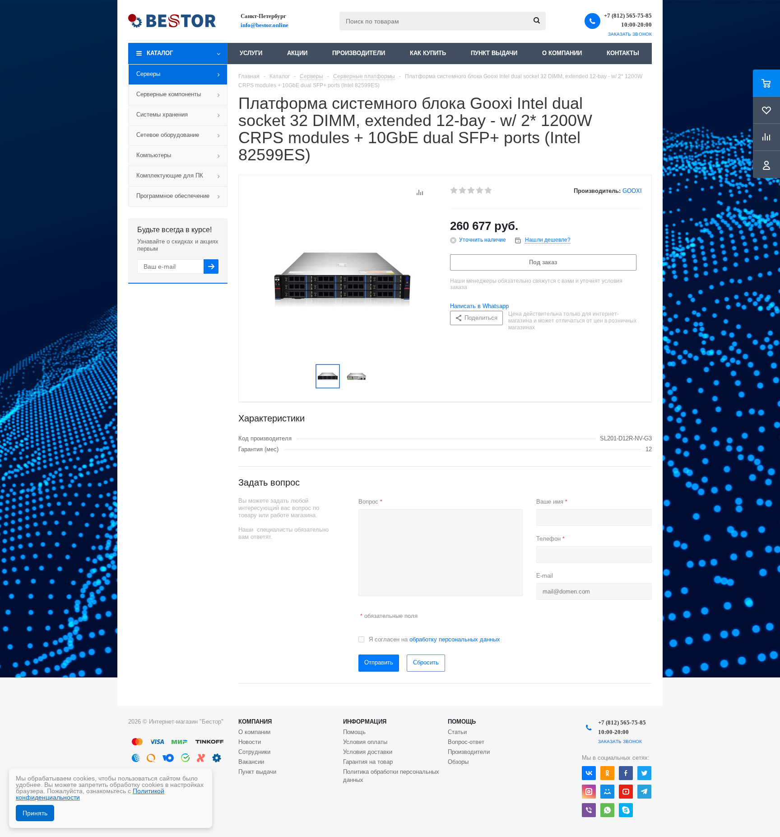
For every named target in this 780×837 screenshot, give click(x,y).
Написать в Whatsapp (479, 306)
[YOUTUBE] (626, 792)
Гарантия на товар (368, 761)
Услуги (251, 53)
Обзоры (458, 761)
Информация (364, 721)
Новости (249, 742)
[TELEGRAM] (644, 792)
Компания (255, 721)
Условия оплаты (365, 742)
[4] (480, 190)
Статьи (457, 732)
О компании (562, 53)
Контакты (623, 53)
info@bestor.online (264, 25)
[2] (463, 190)
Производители (358, 53)
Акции (297, 53)
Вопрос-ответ (466, 742)
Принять (35, 813)
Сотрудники (254, 751)
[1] (454, 190)
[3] (471, 190)
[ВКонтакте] (589, 773)
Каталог (160, 53)
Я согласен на (434, 639)
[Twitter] (644, 773)
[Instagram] (589, 792)
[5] (488, 190)
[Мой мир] (607, 792)
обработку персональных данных (454, 639)
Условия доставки (367, 751)
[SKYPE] (626, 810)
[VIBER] (589, 810)
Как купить (428, 53)
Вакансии (251, 761)
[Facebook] (626, 773)
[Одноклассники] (607, 773)
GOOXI (632, 190)
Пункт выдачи (494, 53)
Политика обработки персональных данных (391, 775)
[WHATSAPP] (607, 810)
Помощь (462, 721)
